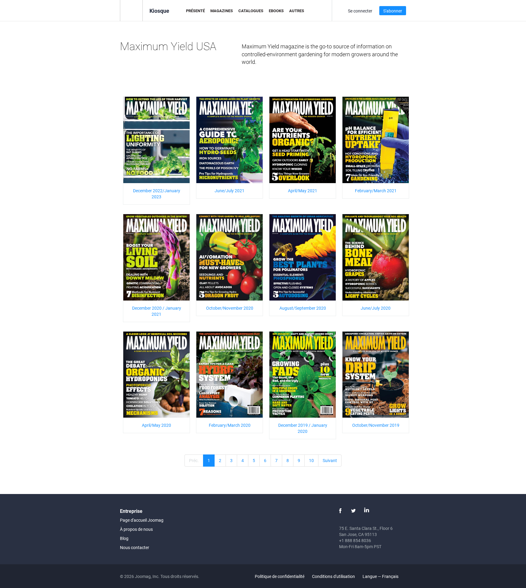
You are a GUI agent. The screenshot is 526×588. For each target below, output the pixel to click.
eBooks (276, 10)
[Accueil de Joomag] (131, 10)
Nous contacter (134, 547)
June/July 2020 (376, 308)
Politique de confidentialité (279, 576)
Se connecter (360, 11)
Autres (296, 10)
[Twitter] (353, 511)
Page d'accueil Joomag (141, 520)
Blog (124, 538)
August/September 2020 (302, 308)
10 (311, 460)
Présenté (195, 10)
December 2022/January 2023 (156, 194)
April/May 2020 (156, 425)
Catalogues (250, 10)
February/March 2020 (230, 425)
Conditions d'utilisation (333, 576)
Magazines (221, 10)
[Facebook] (340, 511)
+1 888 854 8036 (355, 540)
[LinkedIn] (366, 511)
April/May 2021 (302, 190)
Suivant (330, 460)
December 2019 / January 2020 (302, 428)
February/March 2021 (376, 190)
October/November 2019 (375, 425)
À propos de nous (136, 529)
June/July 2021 (229, 190)
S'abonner (392, 11)
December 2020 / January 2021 (156, 311)
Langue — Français (381, 576)
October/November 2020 (229, 308)
